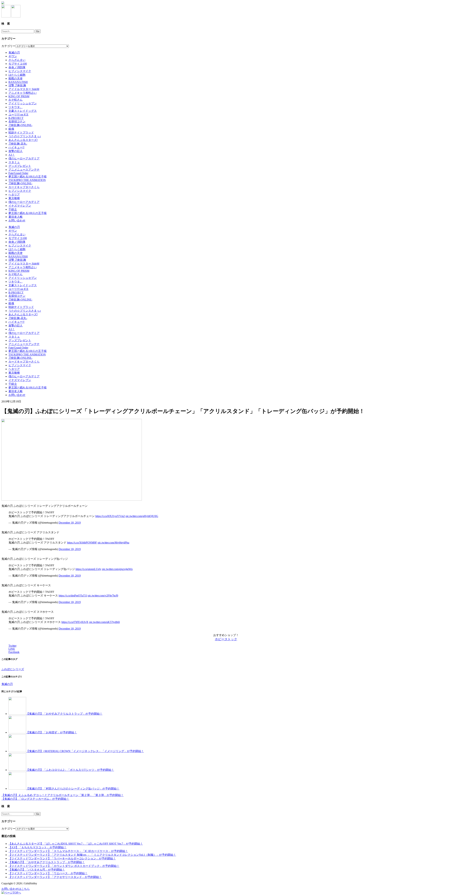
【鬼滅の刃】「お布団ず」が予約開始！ (51, 732)
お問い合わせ (16, 220)
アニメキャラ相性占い (22, 92)
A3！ (11, 154)
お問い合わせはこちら (15, 888)
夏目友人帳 (15, 216)
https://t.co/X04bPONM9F (82, 542)
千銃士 (12, 209)
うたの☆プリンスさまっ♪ (24, 136)
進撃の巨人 (15, 151)
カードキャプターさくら (24, 187)
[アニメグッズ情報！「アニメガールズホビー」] (2, 3)
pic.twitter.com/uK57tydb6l (104, 622)
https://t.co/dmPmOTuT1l (73, 595)
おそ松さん (15, 99)
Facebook (13, 652)
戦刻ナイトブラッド (21, 132)
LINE (11, 648)
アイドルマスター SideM (23, 89)
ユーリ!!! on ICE (18, 114)
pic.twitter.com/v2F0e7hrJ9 (103, 595)
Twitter (12, 645)
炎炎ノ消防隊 (16, 67)
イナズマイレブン (19, 205)
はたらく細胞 (16, 74)
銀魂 (11, 128)
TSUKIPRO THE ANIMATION (27, 180)
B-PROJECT (15, 118)
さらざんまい (16, 59)
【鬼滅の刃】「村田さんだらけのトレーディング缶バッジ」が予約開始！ (72, 788)
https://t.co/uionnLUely (88, 569)
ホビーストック (226, 639)
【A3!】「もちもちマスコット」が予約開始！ (37, 847)
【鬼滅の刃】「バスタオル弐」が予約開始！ (36, 869)
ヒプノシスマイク (19, 71)
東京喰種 (14, 198)
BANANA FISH (18, 82)
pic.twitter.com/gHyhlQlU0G (142, 516)
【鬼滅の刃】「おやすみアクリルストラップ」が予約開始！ (64, 713)
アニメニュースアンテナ (24, 169)
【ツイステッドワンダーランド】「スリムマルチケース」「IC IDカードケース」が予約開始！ (68, 851)
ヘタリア (14, 194)
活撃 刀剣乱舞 (17, 85)
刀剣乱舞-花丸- (17, 143)
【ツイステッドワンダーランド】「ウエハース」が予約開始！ (48, 873)
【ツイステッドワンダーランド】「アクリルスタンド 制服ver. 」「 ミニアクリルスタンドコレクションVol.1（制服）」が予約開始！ (92, 854)
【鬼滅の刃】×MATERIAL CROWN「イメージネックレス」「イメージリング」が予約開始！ (85, 751)
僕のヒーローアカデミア (24, 158)
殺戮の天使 (15, 78)
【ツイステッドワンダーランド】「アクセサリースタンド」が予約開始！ (55, 877)
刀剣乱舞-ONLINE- (20, 125)
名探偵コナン (16, 121)
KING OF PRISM (18, 96)
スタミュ (14, 162)
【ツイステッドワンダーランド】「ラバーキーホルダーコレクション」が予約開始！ (62, 858)
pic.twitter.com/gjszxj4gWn (117, 569)
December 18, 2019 (70, 522)
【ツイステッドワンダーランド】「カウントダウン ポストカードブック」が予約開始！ (63, 865)
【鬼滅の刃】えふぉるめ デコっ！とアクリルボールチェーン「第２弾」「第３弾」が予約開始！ (62, 795)
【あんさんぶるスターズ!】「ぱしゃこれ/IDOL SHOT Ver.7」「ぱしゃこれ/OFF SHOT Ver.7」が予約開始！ (75, 843)
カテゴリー (8, 46)
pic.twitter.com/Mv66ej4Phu (113, 542)
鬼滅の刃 (14, 52)
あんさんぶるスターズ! (23, 139)
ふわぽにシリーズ (12, 669)
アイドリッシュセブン (22, 103)
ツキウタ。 (15, 107)
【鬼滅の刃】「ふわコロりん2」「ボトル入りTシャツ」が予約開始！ (70, 769)
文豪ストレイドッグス (22, 110)
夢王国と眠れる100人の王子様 (27, 176)
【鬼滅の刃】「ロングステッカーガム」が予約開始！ (35, 798)
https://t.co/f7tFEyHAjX (74, 622)
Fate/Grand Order (18, 173)
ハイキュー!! (16, 147)
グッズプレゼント (19, 165)
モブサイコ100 (17, 63)
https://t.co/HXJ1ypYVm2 (110, 516)
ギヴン (12, 56)
